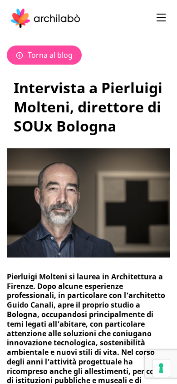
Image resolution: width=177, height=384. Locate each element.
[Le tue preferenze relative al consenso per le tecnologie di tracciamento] (161, 368)
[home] (45, 18)
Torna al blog (50, 55)
